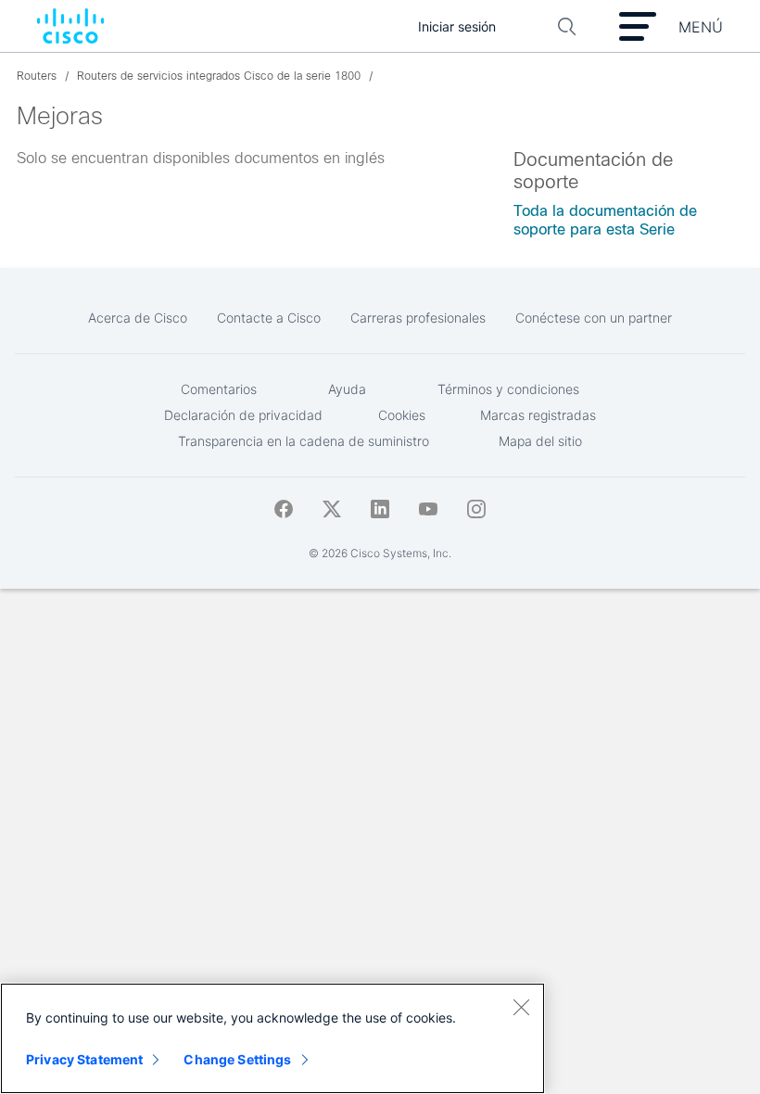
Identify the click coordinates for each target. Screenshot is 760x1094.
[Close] (521, 1007)
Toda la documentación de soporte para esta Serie (605, 220)
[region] (272, 1038)
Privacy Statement (84, 1059)
